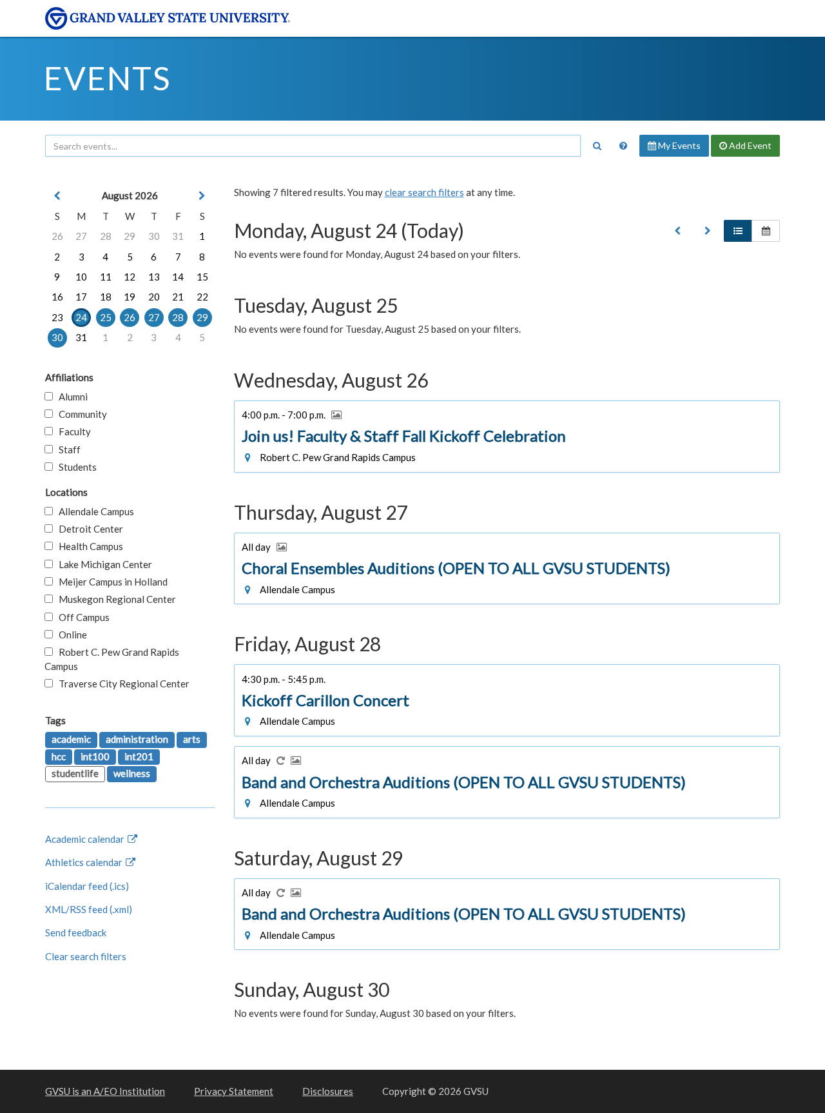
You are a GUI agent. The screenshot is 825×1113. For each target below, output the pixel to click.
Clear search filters (85, 956)
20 (154, 296)
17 (81, 296)
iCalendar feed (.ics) (87, 886)
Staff (67, 449)
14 (178, 276)
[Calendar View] (766, 231)
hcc (59, 756)
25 (106, 317)
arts (191, 739)
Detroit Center (88, 529)
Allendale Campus (93, 511)
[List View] (738, 231)
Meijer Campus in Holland (110, 581)
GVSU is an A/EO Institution (105, 1091)
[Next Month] (202, 195)
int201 (138, 756)
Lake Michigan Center (102, 564)
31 (178, 236)
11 (106, 276)
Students (75, 467)
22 (202, 296)
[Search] (597, 146)
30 (154, 236)
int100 (95, 756)
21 (178, 296)
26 (57, 236)
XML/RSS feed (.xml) (88, 909)
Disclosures (327, 1091)
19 (129, 296)
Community (80, 414)
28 (106, 236)
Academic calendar (85, 839)
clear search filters (424, 192)
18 (106, 296)
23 (57, 317)
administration (137, 739)
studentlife (75, 773)
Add (749, 145)
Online (70, 634)
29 (129, 236)
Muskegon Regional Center (114, 599)
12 (129, 276)
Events (107, 78)
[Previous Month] (57, 195)
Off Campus (81, 617)
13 (154, 276)
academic (71, 739)
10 (81, 276)
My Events (678, 145)
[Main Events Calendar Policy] (623, 146)
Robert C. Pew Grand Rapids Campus (111, 658)
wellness (131, 773)
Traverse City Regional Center (121, 683)
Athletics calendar (84, 862)
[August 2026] (677, 231)
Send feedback (75, 932)
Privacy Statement (233, 1091)
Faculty (72, 431)
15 (202, 276)
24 (81, 317)
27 (81, 236)
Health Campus (88, 546)
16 (57, 296)
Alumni (70, 396)
